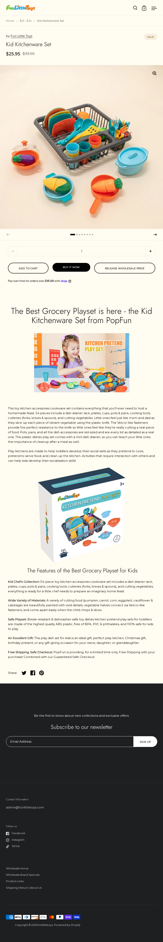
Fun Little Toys (21, 36)
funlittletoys (45, 924)
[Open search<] (135, 8)
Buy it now (71, 267)
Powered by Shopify (67, 924)
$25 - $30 (26, 20)
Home (10, 20)
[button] (155, 235)
